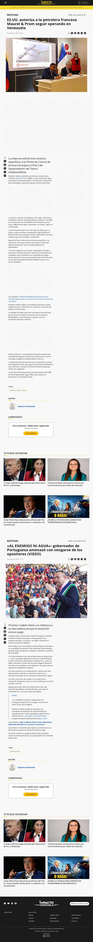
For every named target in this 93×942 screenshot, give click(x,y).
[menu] (6, 3)
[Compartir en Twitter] (78, 33)
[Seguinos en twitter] (5, 903)
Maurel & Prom (22, 178)
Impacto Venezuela (26, 406)
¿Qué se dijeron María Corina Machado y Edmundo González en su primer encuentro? (30, 723)
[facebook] (75, 33)
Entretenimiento (65, 7)
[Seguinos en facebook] (16, 903)
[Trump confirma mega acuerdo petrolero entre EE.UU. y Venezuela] (24, 469)
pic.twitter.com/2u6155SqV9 (35, 716)
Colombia (21, 7)
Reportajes (42, 7)
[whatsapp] (72, 33)
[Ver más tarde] (69, 33)
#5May (14, 695)
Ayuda (56, 931)
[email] (82, 33)
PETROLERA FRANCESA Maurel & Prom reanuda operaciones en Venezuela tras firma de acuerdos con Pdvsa (30, 299)
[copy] (85, 33)
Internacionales (53, 7)
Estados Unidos (31, 7)
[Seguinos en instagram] (12, 903)
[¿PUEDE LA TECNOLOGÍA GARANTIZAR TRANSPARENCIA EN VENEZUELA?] (68, 506)
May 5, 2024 (42, 718)
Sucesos (14, 7)
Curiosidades (77, 7)
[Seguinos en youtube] (8, 903)
